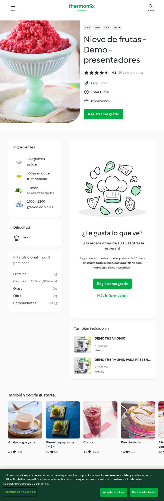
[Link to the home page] (82, 7)
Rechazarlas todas (143, 492)
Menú (13, 10)
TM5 (106, 27)
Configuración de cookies (19, 492)
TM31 (117, 27)
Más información (112, 295)
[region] (82, 485)
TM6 (97, 27)
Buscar (151, 10)
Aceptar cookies (113, 492)
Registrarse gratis (103, 114)
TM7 (87, 27)
